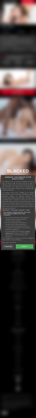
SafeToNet (22, 210)
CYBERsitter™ (6, 210)
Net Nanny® (14, 210)
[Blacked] (18, 171)
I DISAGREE (8, 246)
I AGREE (23, 246)
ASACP (28, 210)
